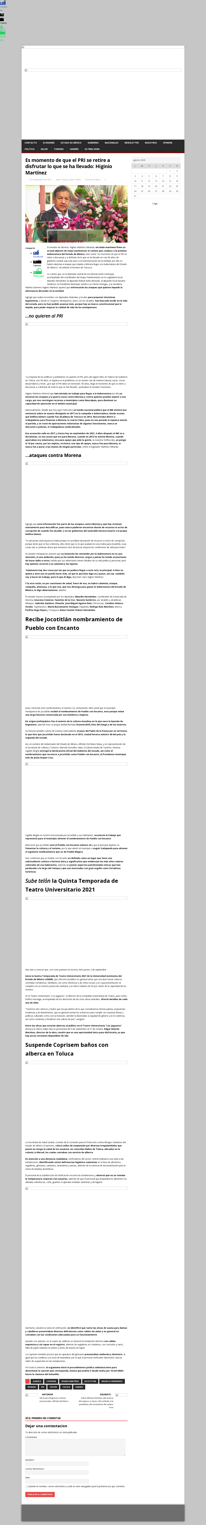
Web (27, 1477)
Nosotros (151, 142)
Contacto (31, 142)
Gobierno (93, 142)
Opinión (167, 142)
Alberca (37, 1381)
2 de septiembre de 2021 (40, 179)
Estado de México (71, 142)
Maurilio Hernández (112, 1381)
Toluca (66, 1387)
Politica (30, 149)
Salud (44, 149)
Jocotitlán (90, 1381)
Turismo (59, 149)
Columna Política (92, 179)
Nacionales (111, 142)
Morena (32, 1387)
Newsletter (132, 142)
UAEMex (79, 1387)
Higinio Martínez (70, 1381)
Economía (49, 142)
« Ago (155, 203)
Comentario (31, 1437)
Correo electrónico (34, 1468)
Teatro (53, 1387)
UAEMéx (74, 149)
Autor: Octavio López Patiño (68, 179)
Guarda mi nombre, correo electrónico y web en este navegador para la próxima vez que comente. (76, 1486)
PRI (42, 1387)
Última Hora (92, 149)
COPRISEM (51, 1381)
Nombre (29, 1459)
